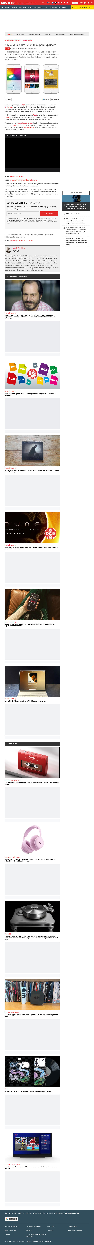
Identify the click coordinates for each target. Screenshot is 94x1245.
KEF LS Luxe (20, 34)
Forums (74, 7)
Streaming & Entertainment (12, 40)
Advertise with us (10, 1230)
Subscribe (75, 2)
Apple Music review (16, 176)
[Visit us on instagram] (58, 3)
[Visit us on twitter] (55, 3)
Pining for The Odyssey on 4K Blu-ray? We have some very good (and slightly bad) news (76, 206)
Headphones (38, 7)
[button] (92, 3)
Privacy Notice (10, 220)
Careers (7, 1234)
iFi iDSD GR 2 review (73, 214)
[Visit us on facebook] (52, 3)
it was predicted (29, 127)
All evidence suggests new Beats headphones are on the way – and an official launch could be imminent (76, 231)
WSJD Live (24, 105)
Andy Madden (16, 48)
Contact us (50, 1230)
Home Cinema (55, 7)
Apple (35, 115)
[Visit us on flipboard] (64, 3)
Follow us (46, 99)
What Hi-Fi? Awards (86, 7)
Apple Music (9, 107)
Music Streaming (27, 40)
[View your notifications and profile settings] (88, 3)
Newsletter (56, 99)
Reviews (14, 7)
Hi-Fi (29, 7)
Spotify (7, 117)
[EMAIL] (18, 251)
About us (29, 1230)
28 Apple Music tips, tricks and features (23, 180)
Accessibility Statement (75, 1230)
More (64, 7)
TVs (46, 7)
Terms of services (28, 218)
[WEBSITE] (15, 251)
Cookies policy (72, 1226)
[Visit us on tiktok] (67, 3)
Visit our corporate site (71, 1213)
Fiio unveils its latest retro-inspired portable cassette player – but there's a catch (75, 221)
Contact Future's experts (33, 1226)
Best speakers (60, 34)
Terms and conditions (12, 1226)
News (7, 7)
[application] (32, 153)
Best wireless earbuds (77, 34)
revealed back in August (24, 123)
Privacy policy (51, 1226)
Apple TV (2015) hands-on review (21, 241)
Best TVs (47, 34)
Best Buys (22, 7)
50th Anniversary (34, 34)
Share (9, 99)
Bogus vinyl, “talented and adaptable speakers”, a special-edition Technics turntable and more (77, 241)
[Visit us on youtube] (61, 3)
